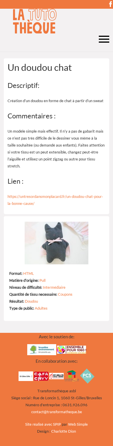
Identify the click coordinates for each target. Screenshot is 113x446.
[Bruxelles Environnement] (41, 349)
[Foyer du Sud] (72, 375)
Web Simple (78, 424)
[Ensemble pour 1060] (71, 349)
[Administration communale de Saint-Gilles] (26, 375)
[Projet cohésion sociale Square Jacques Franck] (87, 375)
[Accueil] (56, 21)
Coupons (65, 294)
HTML (28, 273)
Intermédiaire (54, 287)
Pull (42, 280)
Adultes (41, 308)
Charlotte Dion (63, 431)
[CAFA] (41, 375)
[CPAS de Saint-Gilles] (56, 375)
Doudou (31, 301)
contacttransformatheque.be (56, 411)
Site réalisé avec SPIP (43, 424)
